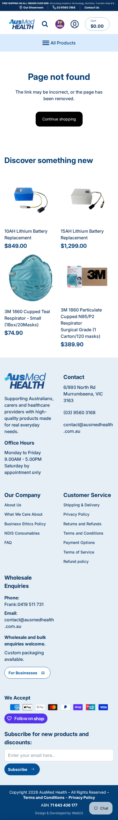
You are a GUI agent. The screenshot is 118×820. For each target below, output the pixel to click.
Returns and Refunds (82, 523)
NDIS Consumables (22, 533)
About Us (12, 504)
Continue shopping (59, 119)
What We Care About (23, 514)
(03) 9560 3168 (79, 412)
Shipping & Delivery (81, 504)
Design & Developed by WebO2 (59, 813)
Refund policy (76, 561)
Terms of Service (78, 552)
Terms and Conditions (83, 533)
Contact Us (92, 7)
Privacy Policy (76, 514)
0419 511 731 (31, 604)
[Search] (44, 24)
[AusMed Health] (25, 381)
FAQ (8, 542)
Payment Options (79, 542)
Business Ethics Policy (25, 523)
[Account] (74, 24)
